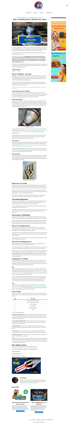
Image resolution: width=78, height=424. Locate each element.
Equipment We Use (49, 12)
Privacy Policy (43, 419)
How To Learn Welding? (16, 351)
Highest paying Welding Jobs (17, 353)
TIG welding (14, 75)
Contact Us (38, 419)
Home (30, 419)
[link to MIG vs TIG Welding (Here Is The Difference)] (39, 395)
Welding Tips (35, 12)
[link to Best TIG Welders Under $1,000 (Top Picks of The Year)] (20, 395)
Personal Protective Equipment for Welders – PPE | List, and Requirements (24, 349)
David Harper (23, 378)
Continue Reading (20, 411)
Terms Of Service (49, 419)
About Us (33, 419)
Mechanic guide (28, 12)
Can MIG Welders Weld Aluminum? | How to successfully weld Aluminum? (24, 346)
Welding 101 (42, 12)
